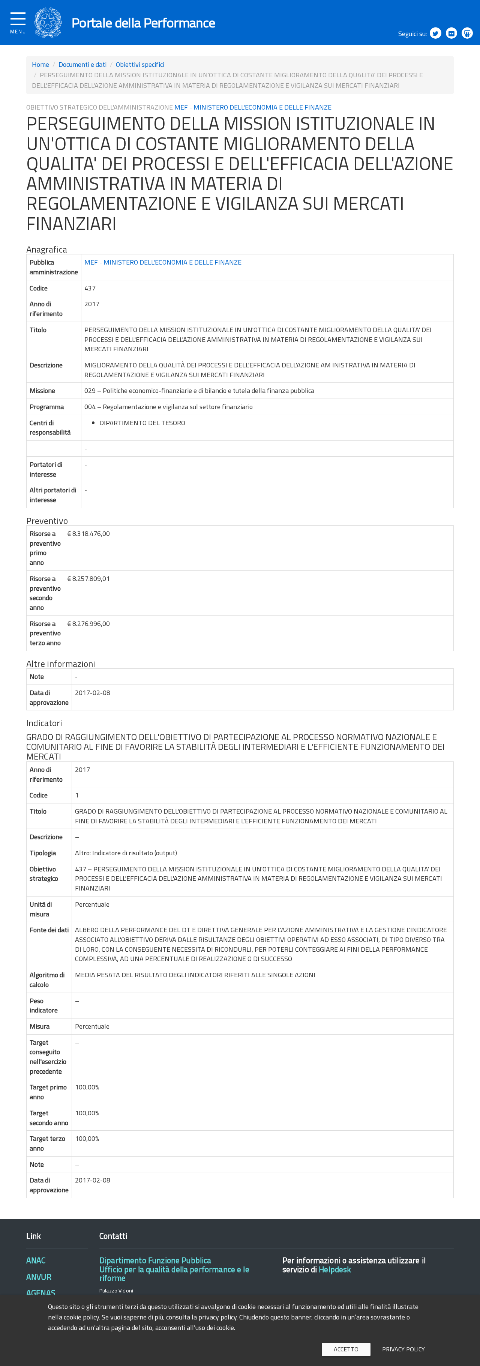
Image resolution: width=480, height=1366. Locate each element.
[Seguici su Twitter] (435, 33)
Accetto (346, 1349)
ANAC (36, 1260)
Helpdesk (335, 1269)
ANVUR (38, 1277)
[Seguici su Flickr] (451, 33)
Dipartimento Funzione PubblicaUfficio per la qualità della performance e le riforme (174, 1269)
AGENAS (41, 1293)
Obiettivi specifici (140, 64)
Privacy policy (403, 1349)
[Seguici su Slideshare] (467, 33)
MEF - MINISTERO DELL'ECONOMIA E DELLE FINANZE (253, 107)
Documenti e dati (82, 64)
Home (40, 64)
